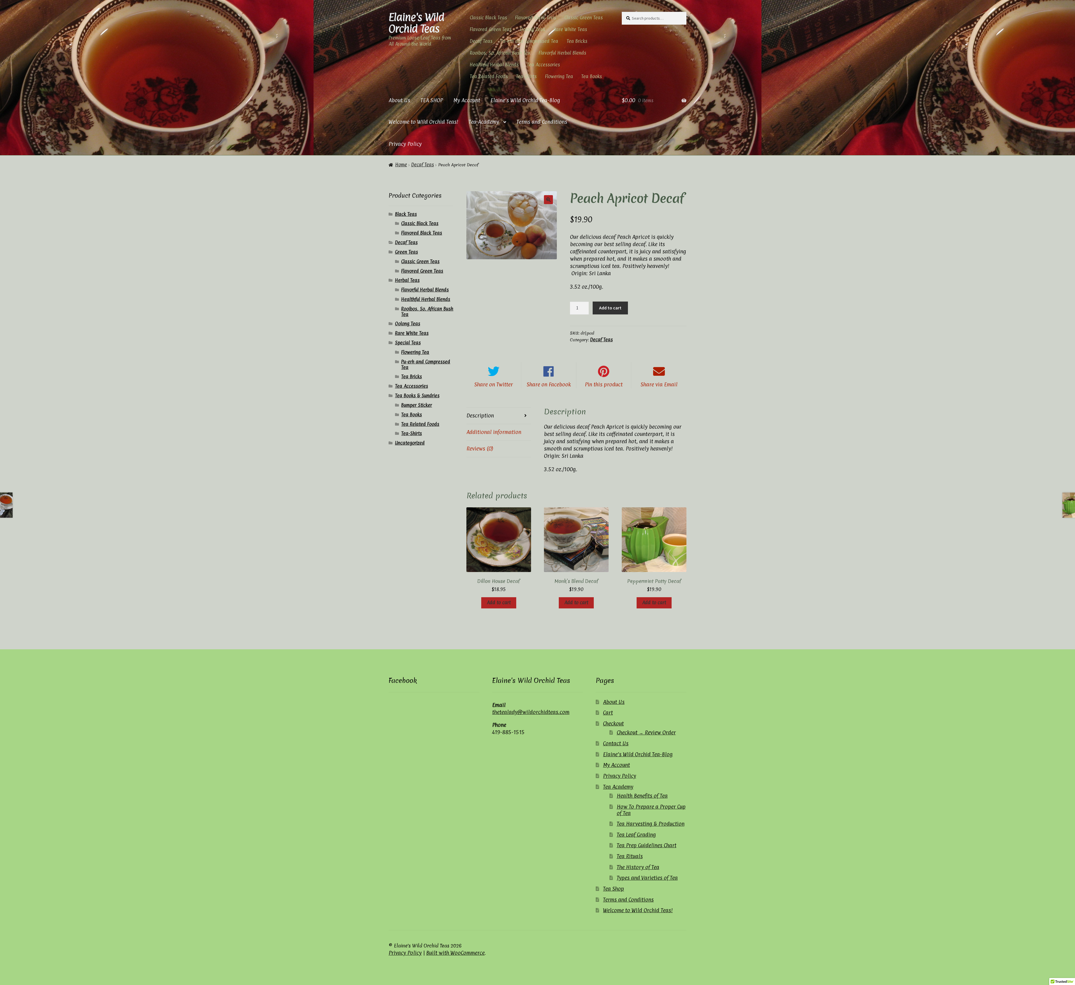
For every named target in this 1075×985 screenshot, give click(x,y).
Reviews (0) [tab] (479, 448)
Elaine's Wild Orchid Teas (416, 23)
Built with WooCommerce (455, 953)
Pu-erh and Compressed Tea (529, 41)
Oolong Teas (532, 29)
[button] (548, 199)
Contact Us (615, 743)
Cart (608, 712)
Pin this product (604, 384)
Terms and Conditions (542, 122)
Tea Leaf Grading (636, 835)
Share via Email (659, 384)
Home (401, 164)
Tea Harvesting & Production (650, 824)
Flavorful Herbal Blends (562, 53)
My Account (466, 100)
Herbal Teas (407, 280)
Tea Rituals (630, 856)
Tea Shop (613, 889)
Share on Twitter (493, 384)
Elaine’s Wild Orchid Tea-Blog (525, 100)
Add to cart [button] (499, 602)
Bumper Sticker (416, 405)
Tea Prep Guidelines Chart (646, 845)
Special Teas (408, 343)
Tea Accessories (543, 64)
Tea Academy (484, 122)
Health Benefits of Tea (642, 796)
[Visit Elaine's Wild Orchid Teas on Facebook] (393, 705)
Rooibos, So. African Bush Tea (500, 53)
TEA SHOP (431, 100)
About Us (399, 100)
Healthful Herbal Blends (494, 64)
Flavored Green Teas (491, 29)
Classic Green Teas (583, 17)
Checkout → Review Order (646, 732)
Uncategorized (410, 443)
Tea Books (591, 76)
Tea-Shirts (526, 76)
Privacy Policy (405, 144)
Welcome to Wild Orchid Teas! (423, 122)
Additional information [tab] (493, 432)
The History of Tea (638, 867)
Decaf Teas (481, 41)
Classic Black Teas (488, 17)
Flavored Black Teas (535, 17)
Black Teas (406, 214)
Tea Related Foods (489, 76)
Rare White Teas (570, 29)
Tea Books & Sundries (417, 395)
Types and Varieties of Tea (647, 878)
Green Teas (406, 252)
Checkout (613, 723)
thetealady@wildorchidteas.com (530, 712)
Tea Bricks (577, 41)
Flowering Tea (559, 76)
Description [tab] (480, 415)
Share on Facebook (549, 384)
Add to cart (610, 308)
